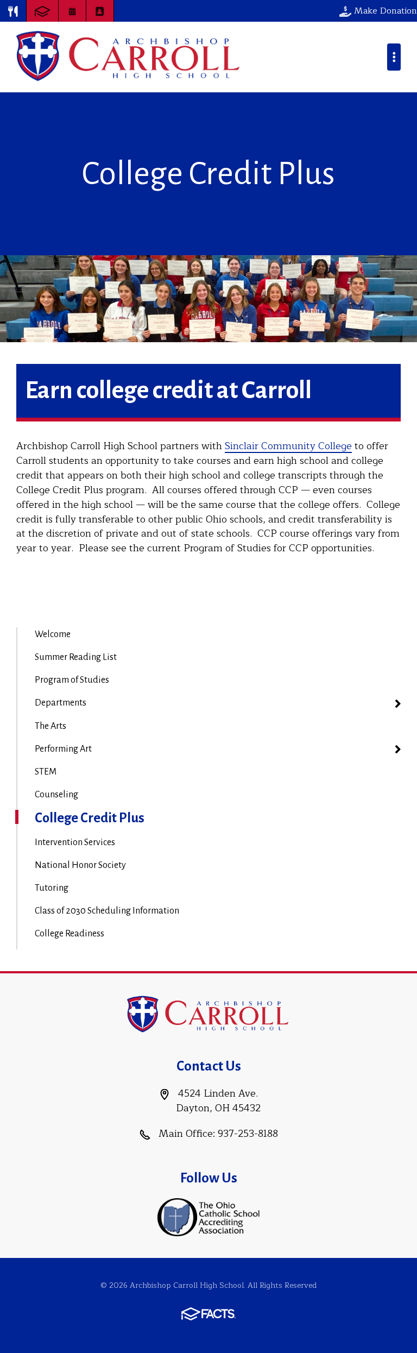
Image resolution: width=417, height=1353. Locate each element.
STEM (45, 772)
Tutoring (51, 888)
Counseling (56, 795)
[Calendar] (72, 10)
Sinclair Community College (288, 446)
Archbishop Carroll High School (129, 57)
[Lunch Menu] (13, 10)
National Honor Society (80, 865)
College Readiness (69, 934)
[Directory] (99, 10)
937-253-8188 (248, 1133)
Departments (60, 703)
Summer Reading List (76, 657)
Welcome (53, 634)
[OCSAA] (208, 1217)
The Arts (50, 726)
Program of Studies (72, 680)
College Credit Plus (89, 818)
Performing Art (63, 749)
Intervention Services (75, 842)
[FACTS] (42, 10)
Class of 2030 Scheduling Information (107, 911)
